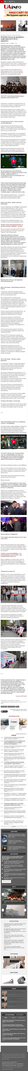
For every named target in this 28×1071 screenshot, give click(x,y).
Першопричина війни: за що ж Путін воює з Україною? (16, 1004)
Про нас (3, 1066)
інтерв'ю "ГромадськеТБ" (12, 229)
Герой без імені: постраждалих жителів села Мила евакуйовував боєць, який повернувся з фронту (15, 759)
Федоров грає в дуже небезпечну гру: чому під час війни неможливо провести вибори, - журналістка (17, 848)
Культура (6, 1055)
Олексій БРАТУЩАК (21, 696)
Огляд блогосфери (13, 1057)
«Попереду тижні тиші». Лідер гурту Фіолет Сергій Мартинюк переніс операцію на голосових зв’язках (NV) (15, 925)
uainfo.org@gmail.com (18, 1066)
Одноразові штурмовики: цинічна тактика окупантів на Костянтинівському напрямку (15, 998)
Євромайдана (4, 706)
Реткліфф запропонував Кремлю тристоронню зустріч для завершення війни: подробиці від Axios (15, 776)
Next (26, 26)
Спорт (3, 1057)
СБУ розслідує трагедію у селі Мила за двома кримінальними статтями (14, 917)
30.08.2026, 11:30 (7, 950)
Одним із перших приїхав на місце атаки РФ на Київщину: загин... (7, 29)
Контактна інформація (10, 1066)
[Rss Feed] (5, 2)
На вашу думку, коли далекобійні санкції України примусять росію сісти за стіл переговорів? (12, 858)
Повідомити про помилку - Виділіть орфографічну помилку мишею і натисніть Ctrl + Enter (14, 702)
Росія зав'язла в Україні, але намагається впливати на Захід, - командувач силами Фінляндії (14, 822)
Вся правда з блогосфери (6, 35)
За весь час (21, 1017)
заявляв (18, 335)
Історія (12, 1055)
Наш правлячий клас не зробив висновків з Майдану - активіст (12, 225)
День (6, 1017)
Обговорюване (10, 1014)
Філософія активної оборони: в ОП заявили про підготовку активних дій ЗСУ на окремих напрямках (15, 781)
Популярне (19, 1014)
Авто (18, 1055)
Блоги (14, 988)
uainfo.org (15, 1063)
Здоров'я (23, 1055)
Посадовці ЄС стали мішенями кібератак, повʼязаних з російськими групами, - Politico (16, 842)
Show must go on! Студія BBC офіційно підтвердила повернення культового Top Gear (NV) (14, 947)
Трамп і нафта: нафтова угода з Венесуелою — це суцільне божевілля (16, 992)
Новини (13, 735)
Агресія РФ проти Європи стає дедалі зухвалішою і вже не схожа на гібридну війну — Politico (16, 835)
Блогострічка (14, 921)
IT (20, 1055)
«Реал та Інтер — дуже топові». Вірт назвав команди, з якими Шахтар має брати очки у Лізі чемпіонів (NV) (14, 936)
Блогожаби (14, 954)
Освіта (16, 1055)
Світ (3, 1055)
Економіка (23, 1054)
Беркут (17, 706)
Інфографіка (14, 972)
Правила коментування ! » (21, 733)
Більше (14, 826)
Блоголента (20, 1057)
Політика (13, 1054)
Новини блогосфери (16, 35)
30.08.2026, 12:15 (7, 933)
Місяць (14, 1017)
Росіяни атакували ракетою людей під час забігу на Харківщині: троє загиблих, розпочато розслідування (14, 742)
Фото (14, 886)
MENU (1, 1)
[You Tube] (12, 2)
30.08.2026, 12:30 (7, 927)
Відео (9, 1057)
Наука (9, 1055)
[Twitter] (9, 2)
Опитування (14, 854)
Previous (1, 26)
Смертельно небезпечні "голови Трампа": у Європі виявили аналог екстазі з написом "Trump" (14, 790)
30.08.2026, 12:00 (7, 938)
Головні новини (8, 1054)
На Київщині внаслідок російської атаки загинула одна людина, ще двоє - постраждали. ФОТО (14, 901)
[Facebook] (7, 2)
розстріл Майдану (11, 706)
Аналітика (14, 831)
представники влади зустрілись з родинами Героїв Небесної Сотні (13, 65)
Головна (3, 1054)
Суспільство (18, 1054)
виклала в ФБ (20, 148)
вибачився (10, 465)
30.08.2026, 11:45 (7, 945)
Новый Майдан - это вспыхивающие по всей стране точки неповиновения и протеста (11, 555)
